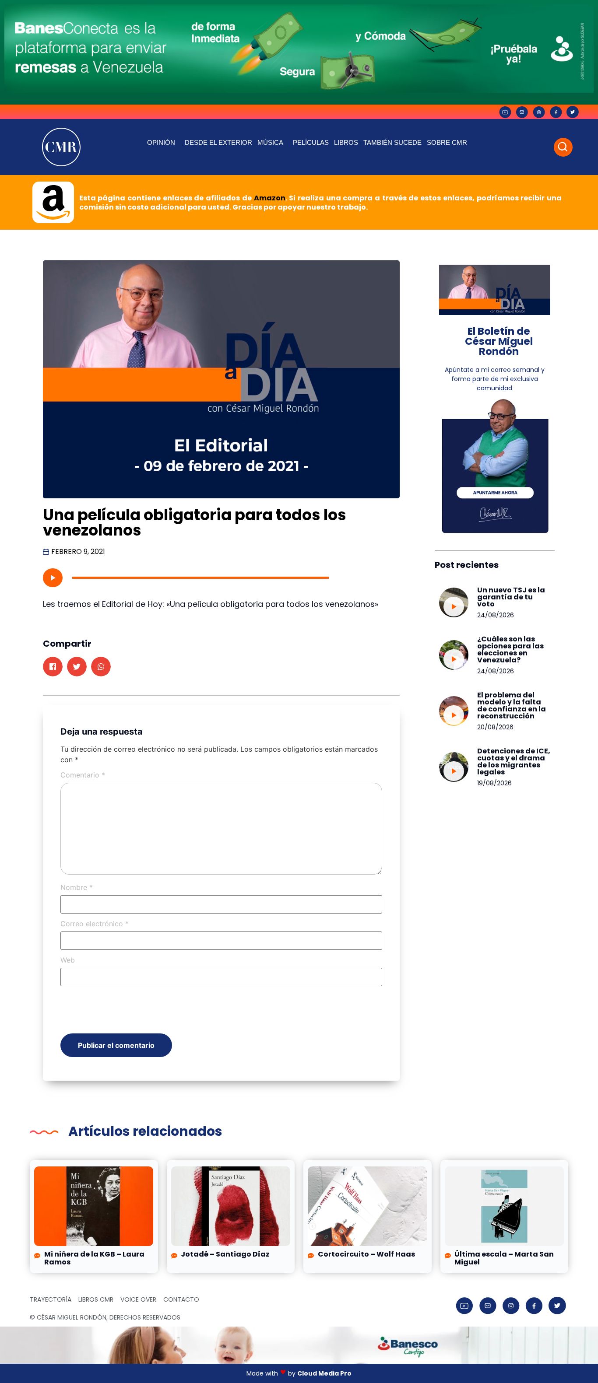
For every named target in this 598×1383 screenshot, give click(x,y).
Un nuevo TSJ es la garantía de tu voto (511, 597)
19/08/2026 (494, 783)
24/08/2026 (495, 615)
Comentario (82, 774)
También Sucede (392, 142)
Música (270, 142)
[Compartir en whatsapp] (101, 666)
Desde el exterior (218, 142)
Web (67, 959)
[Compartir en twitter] (77, 666)
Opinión (161, 142)
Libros (346, 142)
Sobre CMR (447, 142)
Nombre (76, 887)
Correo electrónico (94, 923)
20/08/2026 (495, 727)
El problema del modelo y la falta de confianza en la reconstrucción (511, 705)
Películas (311, 142)
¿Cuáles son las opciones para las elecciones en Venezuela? (510, 649)
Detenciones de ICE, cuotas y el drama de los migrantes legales (513, 761)
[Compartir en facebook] (53, 666)
